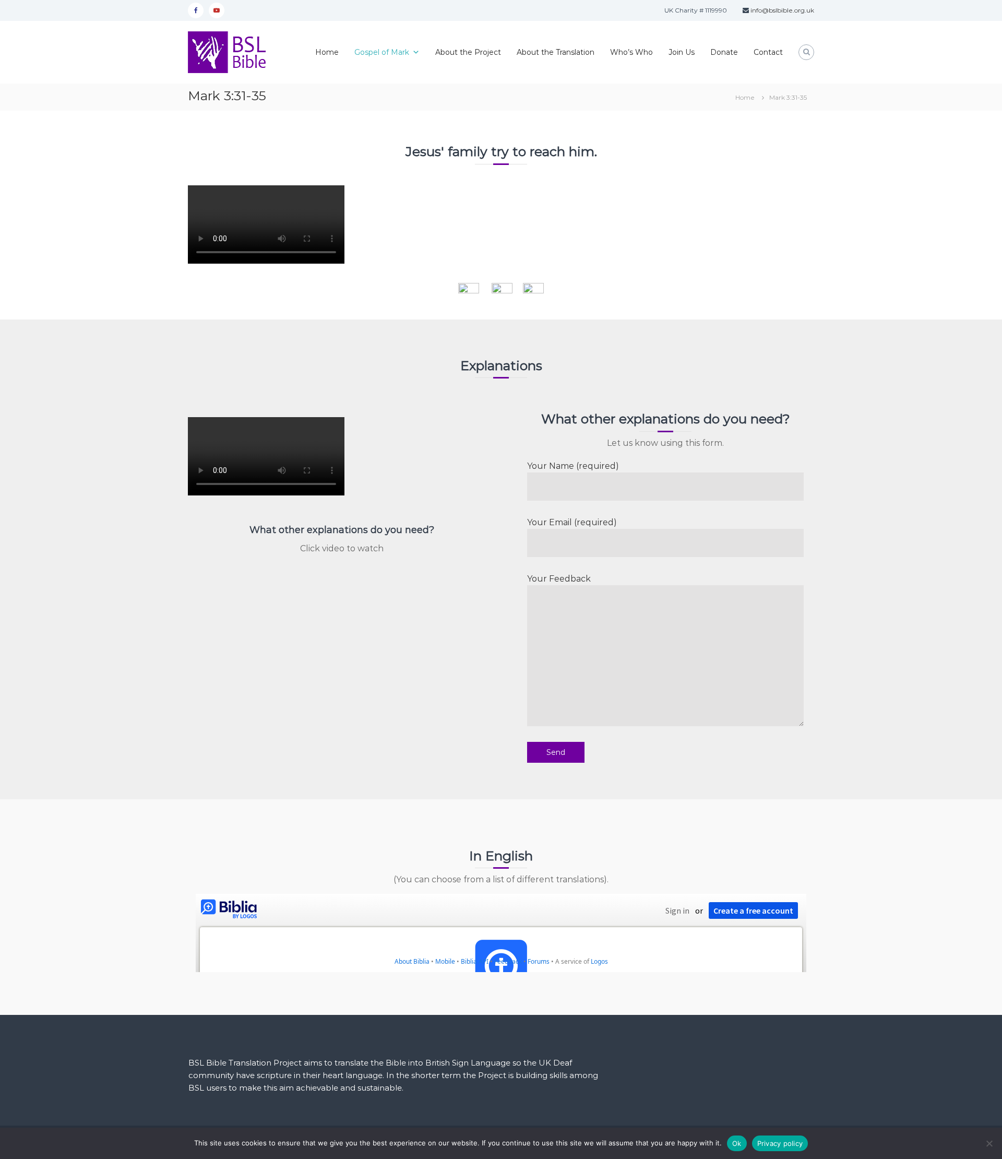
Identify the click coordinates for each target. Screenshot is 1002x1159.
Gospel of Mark (381, 52)
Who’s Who (631, 52)
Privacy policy (780, 1143)
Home (327, 52)
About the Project (468, 52)
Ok (737, 1143)
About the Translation (555, 52)
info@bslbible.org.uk (781, 10)
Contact (768, 52)
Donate (724, 52)
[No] (989, 1143)
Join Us (682, 52)
